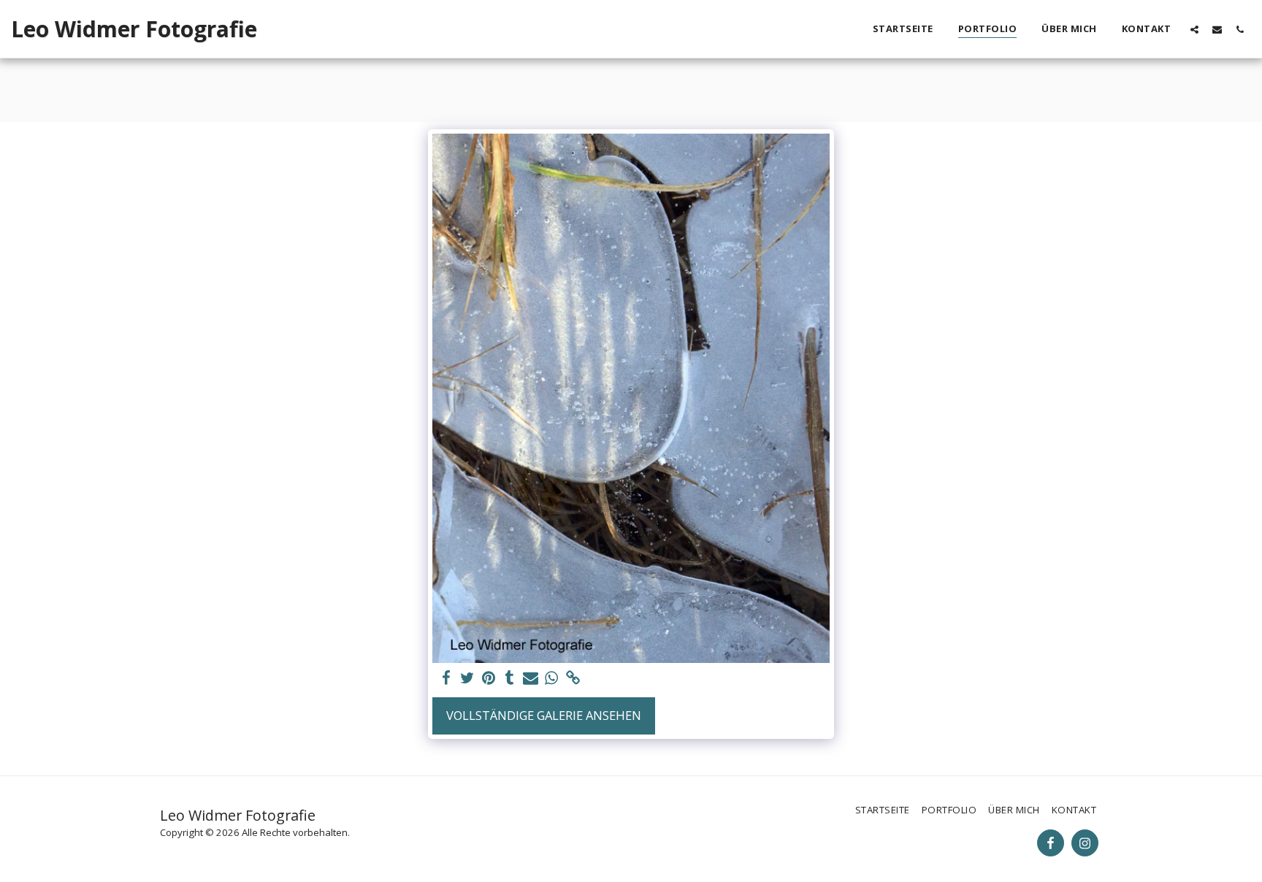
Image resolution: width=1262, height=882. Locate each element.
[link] (573, 678)
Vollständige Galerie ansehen (543, 715)
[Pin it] (488, 678)
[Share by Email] (530, 678)
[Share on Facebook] (446, 678)
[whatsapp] (551, 678)
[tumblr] (509, 678)
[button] (1194, 29)
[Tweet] (467, 678)
